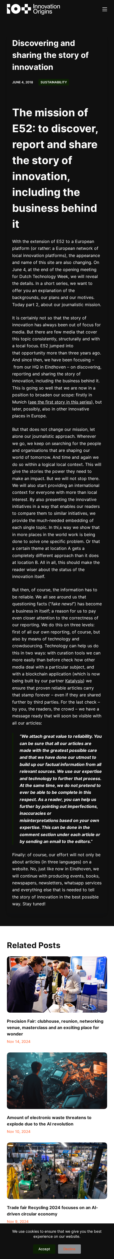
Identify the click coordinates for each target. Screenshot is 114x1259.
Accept (44, 1249)
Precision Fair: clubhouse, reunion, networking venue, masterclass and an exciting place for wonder (55, 1027)
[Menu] (104, 9)
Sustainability (54, 82)
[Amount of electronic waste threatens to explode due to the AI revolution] (57, 1080)
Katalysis (74, 680)
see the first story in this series (60, 402)
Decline (69, 1249)
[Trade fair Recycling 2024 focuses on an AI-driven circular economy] (57, 1170)
